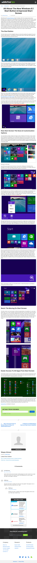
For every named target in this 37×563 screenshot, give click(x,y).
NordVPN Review (29, 544)
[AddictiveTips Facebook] (20, 557)
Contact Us (5, 551)
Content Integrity (6, 548)
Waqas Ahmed (5, 15)
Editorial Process (6, 546)
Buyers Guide (17, 544)
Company (5, 542)
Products (28, 542)
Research (17, 542)
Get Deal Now (21, 508)
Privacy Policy (21, 561)
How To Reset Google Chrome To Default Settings (11, 458)
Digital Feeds (7, 454)
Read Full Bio (18, 449)
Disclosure (15, 561)
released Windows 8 (10, 18)
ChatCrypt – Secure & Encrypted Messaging (10, 460)
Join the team (6, 549)
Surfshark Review (29, 546)
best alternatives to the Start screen (7, 96)
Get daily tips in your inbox (10, 409)
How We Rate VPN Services (18, 525)
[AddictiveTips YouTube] (25, 557)
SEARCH (25, 535)
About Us (5, 544)
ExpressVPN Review (30, 548)
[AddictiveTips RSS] (28, 557)
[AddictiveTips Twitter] (23, 557)
